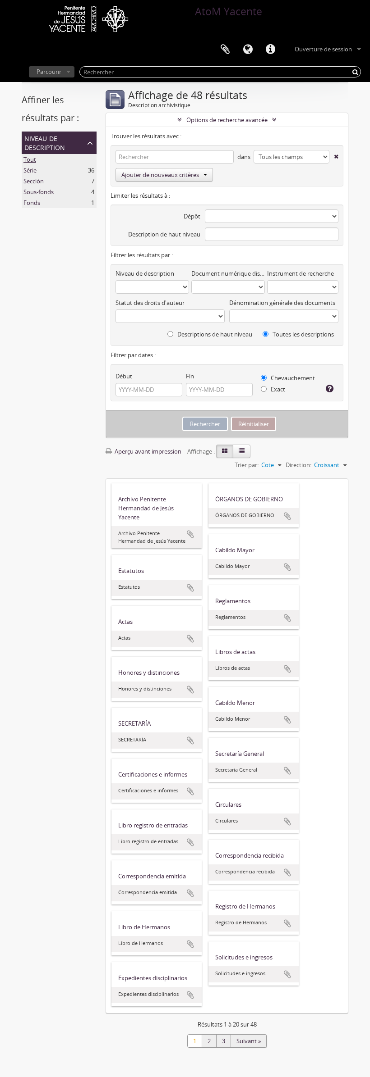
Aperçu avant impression (147, 451)
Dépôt (192, 216)
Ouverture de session (323, 49)
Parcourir (49, 72)
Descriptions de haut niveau (214, 334)
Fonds (31, 203)
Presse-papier (225, 49)
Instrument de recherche (300, 273)
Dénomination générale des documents (282, 303)
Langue (247, 49)
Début (124, 376)
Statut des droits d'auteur (150, 303)
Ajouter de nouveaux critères (160, 175)
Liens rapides (270, 49)
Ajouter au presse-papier (190, 534)
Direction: (298, 465)
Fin (190, 376)
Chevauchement (292, 378)
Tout (29, 159)
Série (30, 170)
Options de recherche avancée (227, 120)
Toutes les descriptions (302, 334)
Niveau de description (44, 142)
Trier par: (247, 465)
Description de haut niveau (164, 234)
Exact (277, 389)
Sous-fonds (38, 192)
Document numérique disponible (228, 273)
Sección (33, 181)
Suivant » (248, 1041)
